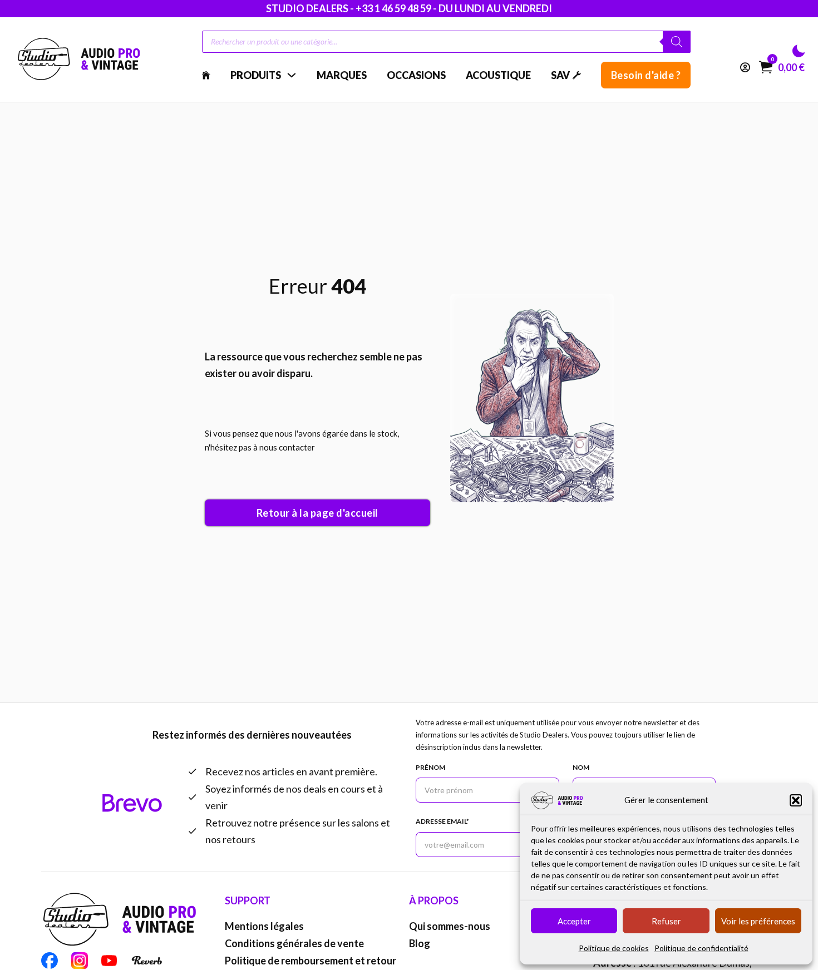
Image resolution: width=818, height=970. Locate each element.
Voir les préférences (758, 921)
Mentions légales (264, 926)
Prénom (430, 767)
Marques (342, 75)
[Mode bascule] (798, 51)
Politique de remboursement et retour (310, 960)
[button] (795, 800)
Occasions (416, 75)
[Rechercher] (677, 42)
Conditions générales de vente (294, 943)
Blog (419, 943)
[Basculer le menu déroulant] (292, 75)
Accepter (574, 921)
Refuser (666, 921)
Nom (581, 767)
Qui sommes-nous (449, 926)
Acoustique (498, 75)
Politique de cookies (614, 948)
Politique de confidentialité (701, 948)
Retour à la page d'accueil (317, 513)
